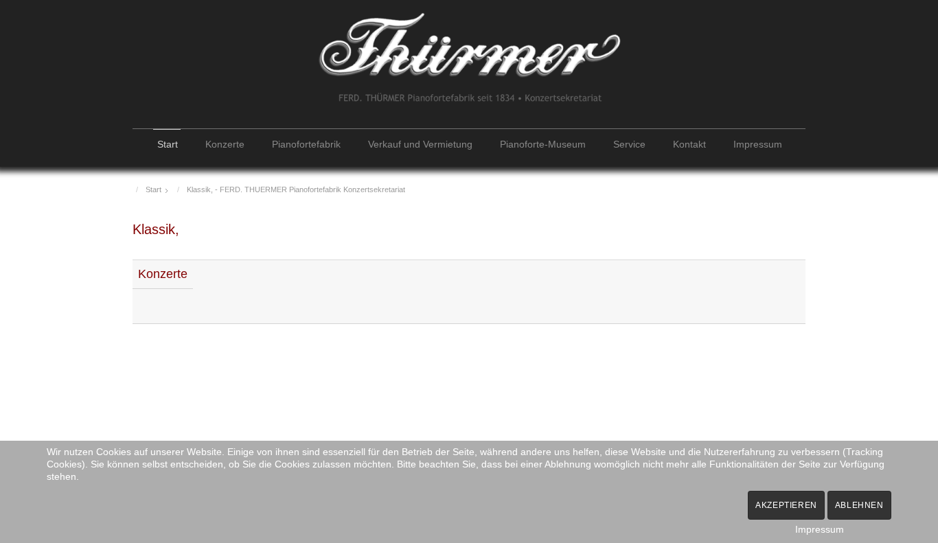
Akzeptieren (786, 505)
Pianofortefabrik (306, 144)
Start (167, 144)
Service (629, 144)
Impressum (757, 144)
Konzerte (224, 144)
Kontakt (689, 144)
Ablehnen (859, 505)
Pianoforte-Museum (543, 144)
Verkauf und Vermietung (420, 144)
